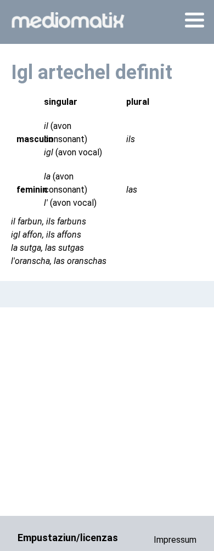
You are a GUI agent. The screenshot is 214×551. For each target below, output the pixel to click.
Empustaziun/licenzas (68, 537)
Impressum (175, 540)
